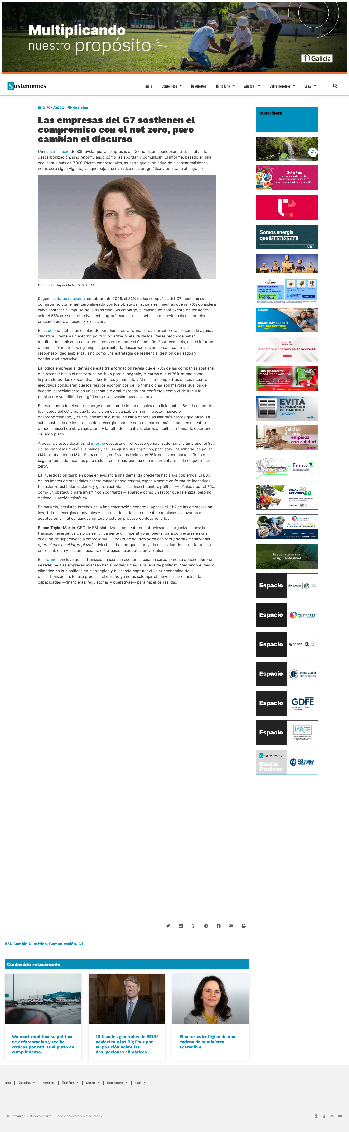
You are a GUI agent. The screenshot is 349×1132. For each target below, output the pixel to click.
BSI (8, 943)
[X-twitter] (332, 1116)
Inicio (148, 86)
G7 (81, 943)
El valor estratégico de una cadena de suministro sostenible (207, 1041)
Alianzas (250, 86)
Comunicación (62, 943)
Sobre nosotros (280, 86)
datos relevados (71, 298)
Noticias (80, 107)
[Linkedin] (316, 1116)
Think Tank (223, 86)
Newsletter (198, 86)
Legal (308, 86)
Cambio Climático (30, 943)
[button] (335, 86)
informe (98, 443)
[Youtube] (340, 1116)
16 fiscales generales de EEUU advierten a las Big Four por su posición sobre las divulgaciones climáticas (127, 1044)
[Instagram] (324, 1116)
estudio (49, 330)
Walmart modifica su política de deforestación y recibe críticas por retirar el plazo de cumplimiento (43, 1044)
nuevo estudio (57, 151)
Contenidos (169, 86)
